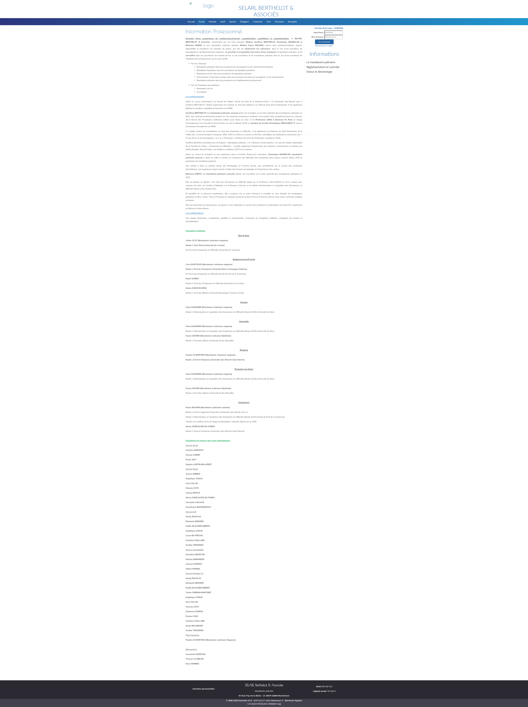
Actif (222, 22)
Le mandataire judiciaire (320, 62)
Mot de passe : (317, 37)
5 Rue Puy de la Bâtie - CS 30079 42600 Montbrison (264, 695)
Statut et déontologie (319, 71)
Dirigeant (244, 22)
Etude (202, 22)
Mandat (212, 22)
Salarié (232, 22)
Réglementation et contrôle (322, 67)
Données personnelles (204, 688)
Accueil (191, 22)
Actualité (292, 22)
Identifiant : (319, 32)
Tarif (268, 22)
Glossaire (279, 22)
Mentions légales (293, 700)
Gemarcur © (277, 700)
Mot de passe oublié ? (324, 46)
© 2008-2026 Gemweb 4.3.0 (239, 700)
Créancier (257, 22)
